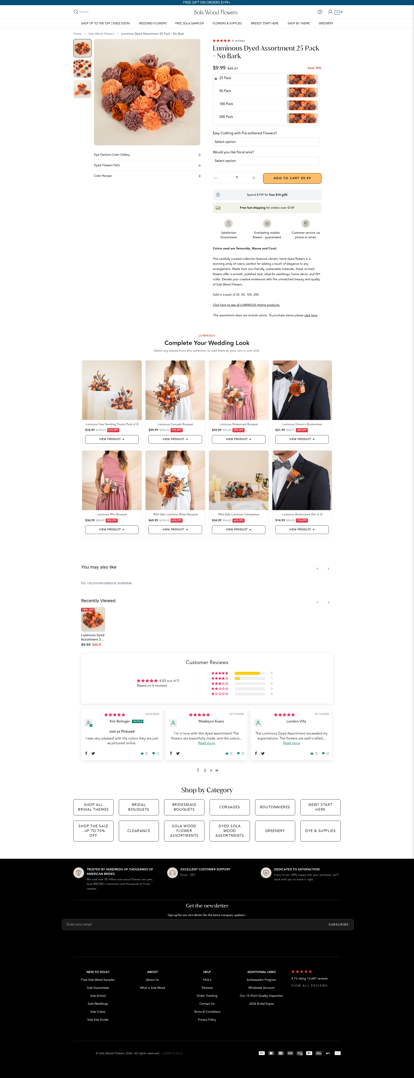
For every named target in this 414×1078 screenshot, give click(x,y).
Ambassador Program (261, 980)
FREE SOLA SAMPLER (189, 23)
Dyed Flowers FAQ (107, 165)
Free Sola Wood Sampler (98, 980)
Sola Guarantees (98, 988)
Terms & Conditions (207, 1011)
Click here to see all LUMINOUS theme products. (246, 305)
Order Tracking (207, 995)
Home (77, 34)
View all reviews (309, 985)
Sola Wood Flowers (101, 34)
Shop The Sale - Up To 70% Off (93, 831)
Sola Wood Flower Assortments (184, 831)
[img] (114, 715)
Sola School (98, 995)
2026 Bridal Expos (261, 1003)
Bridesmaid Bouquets (184, 807)
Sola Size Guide (97, 1019)
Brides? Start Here (265, 23)
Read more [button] (206, 743)
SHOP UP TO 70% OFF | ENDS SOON (105, 23)
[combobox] (98, 12)
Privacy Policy (207, 1019)
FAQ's (207, 980)
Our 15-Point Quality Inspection (261, 995)
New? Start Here (320, 807)
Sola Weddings (98, 1003)
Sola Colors (97, 1011)
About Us (152, 980)
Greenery (326, 23)
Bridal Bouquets (138, 807)
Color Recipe (103, 176)
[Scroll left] (317, 568)
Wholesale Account (261, 988)
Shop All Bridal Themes (93, 807)
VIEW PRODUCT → (111, 439)
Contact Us (207, 1003)
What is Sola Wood (152, 988)
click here (310, 315)
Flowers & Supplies (227, 23)
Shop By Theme (299, 23)
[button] (222, 40)
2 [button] (205, 770)
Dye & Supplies (320, 831)
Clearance (138, 831)
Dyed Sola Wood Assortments (229, 831)
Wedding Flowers (153, 23)
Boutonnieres (275, 807)
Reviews (207, 988)
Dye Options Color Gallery (112, 154)
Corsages (229, 807)
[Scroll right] (328, 568)
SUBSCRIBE (339, 924)
